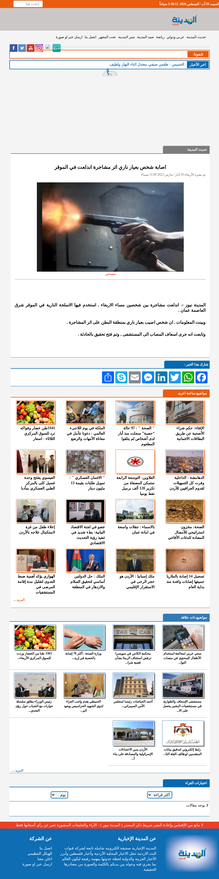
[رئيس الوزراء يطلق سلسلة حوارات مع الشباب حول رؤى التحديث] (35, 685)
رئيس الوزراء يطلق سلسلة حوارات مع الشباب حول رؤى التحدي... (34, 706)
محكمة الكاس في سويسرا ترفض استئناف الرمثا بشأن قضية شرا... (133, 658)
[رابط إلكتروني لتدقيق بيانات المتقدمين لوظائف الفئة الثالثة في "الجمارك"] (183, 733)
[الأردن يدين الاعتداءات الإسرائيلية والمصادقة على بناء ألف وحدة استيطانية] (134, 733)
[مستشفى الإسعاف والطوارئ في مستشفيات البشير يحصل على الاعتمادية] (183, 685)
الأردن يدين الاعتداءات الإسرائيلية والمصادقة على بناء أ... (133, 754)
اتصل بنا (90, 37)
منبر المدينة (126, 37)
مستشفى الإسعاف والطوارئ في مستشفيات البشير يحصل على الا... (182, 706)
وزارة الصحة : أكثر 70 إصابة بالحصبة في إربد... (83, 656)
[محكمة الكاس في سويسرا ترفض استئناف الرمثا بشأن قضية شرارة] (134, 637)
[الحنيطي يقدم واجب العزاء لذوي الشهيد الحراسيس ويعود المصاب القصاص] (84, 685)
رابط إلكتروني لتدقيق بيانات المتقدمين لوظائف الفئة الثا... (182, 752)
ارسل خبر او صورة (69, 37)
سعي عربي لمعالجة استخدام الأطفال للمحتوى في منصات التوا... (182, 658)
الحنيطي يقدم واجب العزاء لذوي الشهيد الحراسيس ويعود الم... (83, 706)
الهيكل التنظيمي (40, 854)
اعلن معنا (44, 859)
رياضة (160, 37)
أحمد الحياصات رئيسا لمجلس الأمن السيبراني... (133, 704)
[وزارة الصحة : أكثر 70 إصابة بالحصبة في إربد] (84, 637)
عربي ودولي (175, 37)
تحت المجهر (107, 37)
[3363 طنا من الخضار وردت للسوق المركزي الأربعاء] (35, 637)
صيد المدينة (145, 37)
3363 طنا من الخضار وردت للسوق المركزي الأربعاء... (34, 656)
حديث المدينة (196, 37)
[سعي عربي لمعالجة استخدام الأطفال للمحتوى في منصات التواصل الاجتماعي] (183, 637)
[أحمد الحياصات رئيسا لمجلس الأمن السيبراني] (134, 685)
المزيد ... (19, 600)
